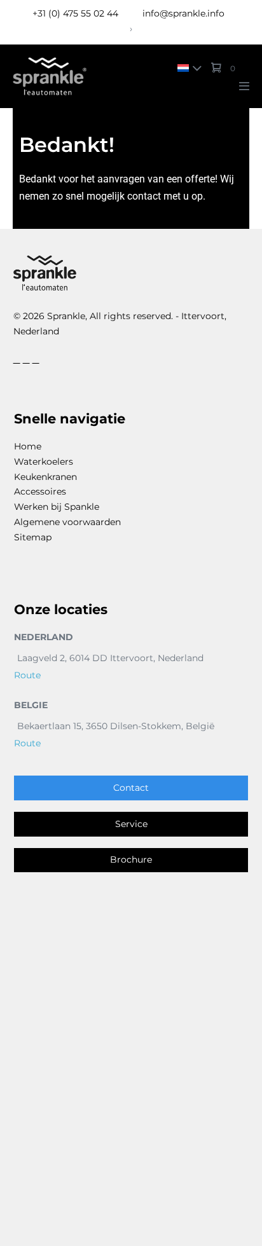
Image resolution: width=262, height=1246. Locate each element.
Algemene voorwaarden (67, 522)
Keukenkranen (45, 477)
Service (131, 824)
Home (27, 446)
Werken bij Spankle (56, 506)
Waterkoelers (43, 461)
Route (27, 675)
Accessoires (40, 491)
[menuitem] (186, 67)
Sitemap (33, 537)
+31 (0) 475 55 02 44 (75, 13)
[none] (186, 67)
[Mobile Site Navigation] (244, 86)
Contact (131, 787)
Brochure (131, 859)
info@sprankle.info (182, 13)
